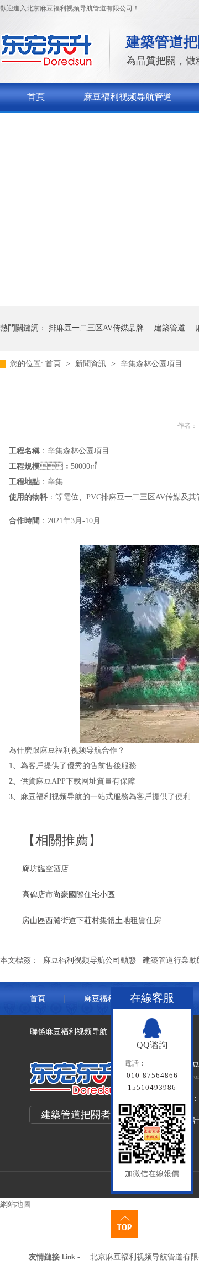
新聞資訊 (91, 364)
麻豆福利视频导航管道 (127, 96)
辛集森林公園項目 (151, 364)
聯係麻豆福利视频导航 (68, 1032)
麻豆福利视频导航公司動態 (89, 960)
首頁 (36, 96)
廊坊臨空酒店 (45, 869)
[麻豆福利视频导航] (46, 63)
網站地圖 (15, 1204)
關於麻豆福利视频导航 (71, 125)
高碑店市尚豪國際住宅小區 (68, 894)
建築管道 (169, 328)
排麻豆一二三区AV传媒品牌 (96, 328)
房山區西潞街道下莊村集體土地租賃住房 (91, 920)
